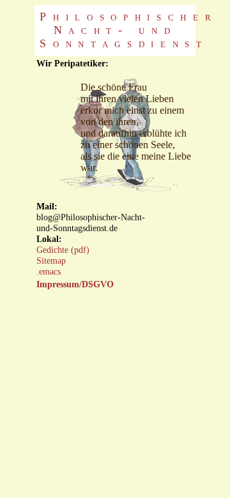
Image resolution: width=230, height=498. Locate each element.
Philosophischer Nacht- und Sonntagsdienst (128, 30)
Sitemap (51, 260)
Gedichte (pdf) (62, 250)
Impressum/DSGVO (75, 284)
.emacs (48, 271)
